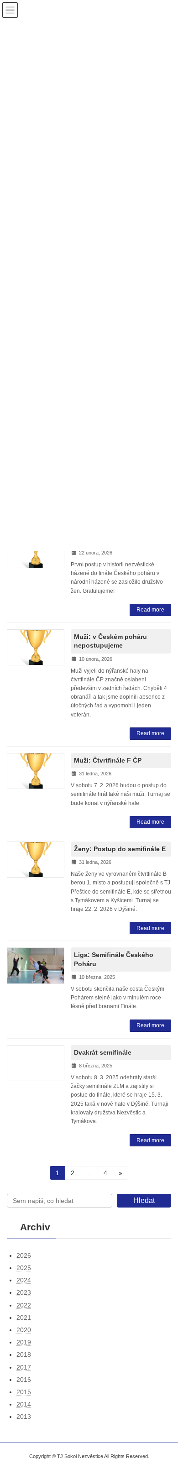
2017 (23, 1367)
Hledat (144, 1200)
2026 (23, 1255)
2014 (23, 1404)
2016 (23, 1379)
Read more (150, 610)
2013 (23, 1416)
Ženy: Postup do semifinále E (120, 848)
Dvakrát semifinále (102, 1052)
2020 (23, 1329)
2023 (23, 1293)
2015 (23, 1392)
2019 (23, 1342)
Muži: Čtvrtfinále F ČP (107, 760)
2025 (23, 1267)
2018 (23, 1355)
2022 (23, 1305)
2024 (23, 1280)
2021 (23, 1317)
